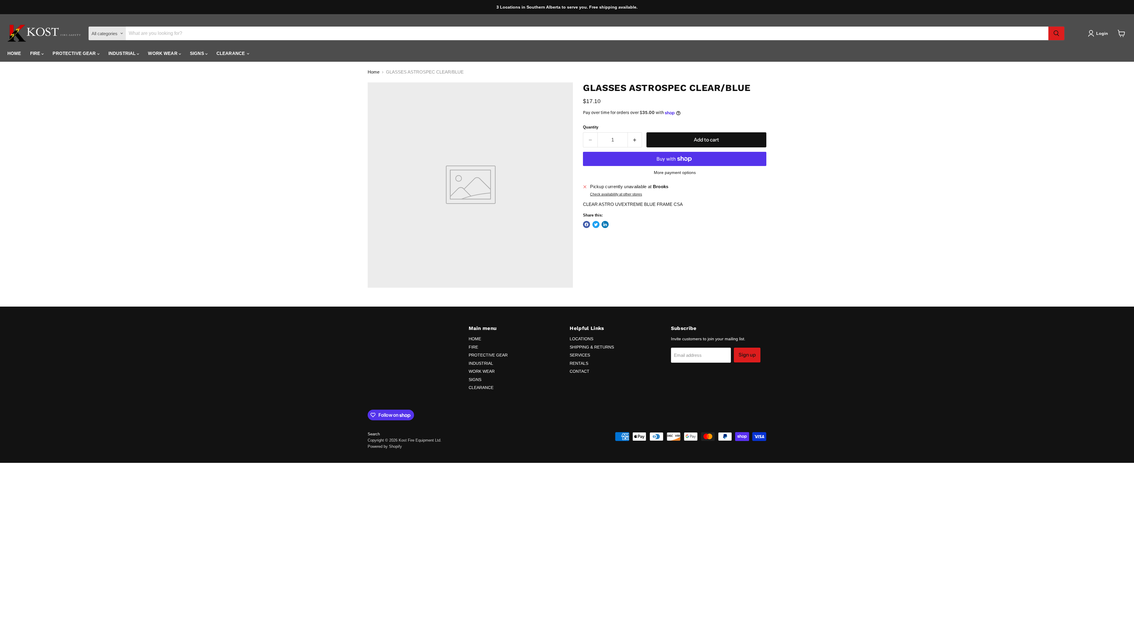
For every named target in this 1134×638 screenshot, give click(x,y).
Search (374, 434)
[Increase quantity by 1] (635, 139)
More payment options (675, 172)
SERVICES (580, 355)
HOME (14, 53)
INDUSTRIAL (122, 53)
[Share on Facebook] (586, 224)
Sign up (747, 355)
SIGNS (197, 53)
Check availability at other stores (616, 194)
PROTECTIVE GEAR (75, 53)
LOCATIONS (581, 338)
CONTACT (579, 371)
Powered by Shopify (385, 446)
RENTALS (579, 363)
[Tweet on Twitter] (595, 224)
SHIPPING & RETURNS (592, 347)
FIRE (36, 53)
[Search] (1056, 33)
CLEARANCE (231, 53)
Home (373, 71)
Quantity (590, 127)
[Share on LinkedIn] (605, 224)
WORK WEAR (163, 53)
